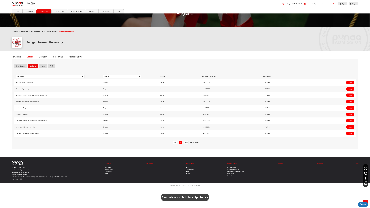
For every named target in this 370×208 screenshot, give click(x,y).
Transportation (190, 169)
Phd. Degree (108, 174)
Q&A (357, 163)
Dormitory (43, 57)
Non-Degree (108, 167)
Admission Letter (76, 57)
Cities (187, 167)
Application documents (233, 169)
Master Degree (108, 171)
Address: (14, 176)
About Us (280, 163)
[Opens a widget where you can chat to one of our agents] (362, 204)
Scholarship (58, 57)
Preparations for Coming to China (235, 171)
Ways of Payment (231, 176)
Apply (350, 82)
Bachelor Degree (109, 169)
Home (17, 11)
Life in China (190, 163)
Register (354, 4)
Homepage (16, 57)
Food (187, 171)
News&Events (230, 173)
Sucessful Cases (231, 167)
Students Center (232, 163)
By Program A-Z (37, 31)
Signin (344, 4)
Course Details (51, 31)
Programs (25, 31)
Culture (188, 173)
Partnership (319, 163)
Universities (149, 163)
